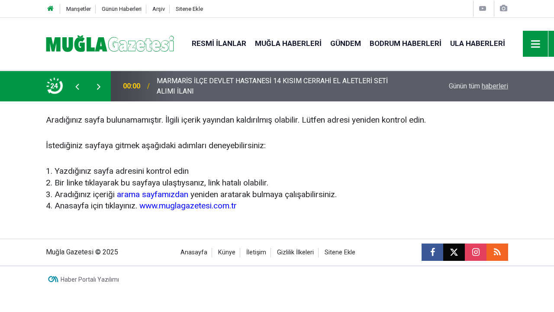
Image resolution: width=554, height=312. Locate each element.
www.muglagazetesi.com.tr (188, 206)
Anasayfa (193, 252)
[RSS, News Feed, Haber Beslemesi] (497, 252)
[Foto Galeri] (503, 8)
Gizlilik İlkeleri (295, 252)
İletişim (256, 252)
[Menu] (536, 44)
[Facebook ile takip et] (432, 252)
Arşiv (158, 9)
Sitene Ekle (189, 9)
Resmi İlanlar (219, 43)
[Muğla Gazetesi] (110, 43)
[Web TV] (482, 8)
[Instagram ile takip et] (475, 252)
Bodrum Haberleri (405, 43)
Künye (226, 252)
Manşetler (78, 9)
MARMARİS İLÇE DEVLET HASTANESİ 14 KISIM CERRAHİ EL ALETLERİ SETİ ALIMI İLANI (272, 86)
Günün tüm (478, 86)
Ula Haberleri (477, 43)
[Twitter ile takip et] (454, 252)
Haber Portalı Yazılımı (90, 279)
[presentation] (77, 86)
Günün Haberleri (122, 9)
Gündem (345, 43)
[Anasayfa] (50, 9)
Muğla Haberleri (288, 43)
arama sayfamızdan (152, 194)
